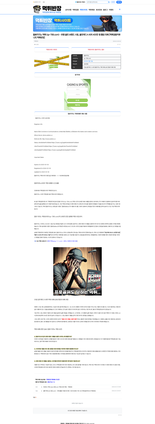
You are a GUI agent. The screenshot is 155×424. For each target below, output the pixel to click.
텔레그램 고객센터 (81, 2)
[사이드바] (119, 9)
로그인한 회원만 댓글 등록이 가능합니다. (77, 410)
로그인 (113, 2)
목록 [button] (119, 44)
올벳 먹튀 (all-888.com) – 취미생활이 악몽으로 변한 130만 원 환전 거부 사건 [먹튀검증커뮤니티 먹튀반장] (69, 391)
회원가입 (119, 2)
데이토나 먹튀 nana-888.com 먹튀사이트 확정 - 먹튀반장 (57, 387)
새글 (44, 2)
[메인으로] (47, 9)
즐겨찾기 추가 (37, 2)
